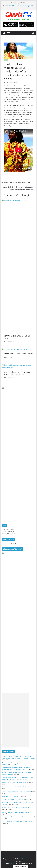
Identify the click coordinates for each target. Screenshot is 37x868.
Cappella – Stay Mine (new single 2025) (13, 799)
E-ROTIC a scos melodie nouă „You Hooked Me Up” (17, 822)
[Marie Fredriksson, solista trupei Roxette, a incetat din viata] (18, 365)
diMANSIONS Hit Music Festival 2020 (17, 337)
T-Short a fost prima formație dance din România (16, 792)
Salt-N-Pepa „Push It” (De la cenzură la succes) (15, 812)
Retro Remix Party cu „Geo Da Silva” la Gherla (15, 787)
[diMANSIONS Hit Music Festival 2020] (18, 200)
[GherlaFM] (4, 33)
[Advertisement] (15, 720)
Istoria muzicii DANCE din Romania (18, 354)
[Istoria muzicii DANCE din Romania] (14, 350)
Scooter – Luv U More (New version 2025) (14, 782)
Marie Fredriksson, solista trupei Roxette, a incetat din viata (17, 373)
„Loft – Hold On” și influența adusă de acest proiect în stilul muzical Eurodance (18, 188)
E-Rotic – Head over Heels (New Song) (17, 182)
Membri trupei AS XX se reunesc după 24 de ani (15, 807)
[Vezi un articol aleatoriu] (33, 33)
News (5, 60)
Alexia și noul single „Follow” (10, 796)
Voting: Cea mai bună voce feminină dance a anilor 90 (17, 817)
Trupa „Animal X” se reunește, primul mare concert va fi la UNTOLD (21, 6)
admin (15, 82)
